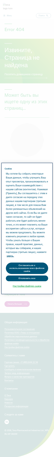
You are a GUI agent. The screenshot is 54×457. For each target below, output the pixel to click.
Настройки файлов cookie (27, 286)
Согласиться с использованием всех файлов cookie (26, 268)
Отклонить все (26, 278)
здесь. (10, 255)
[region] (27, 228)
